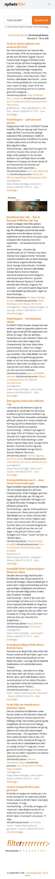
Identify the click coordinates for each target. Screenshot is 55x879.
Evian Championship (24, 547)
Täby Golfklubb (34, 95)
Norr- (9, 98)
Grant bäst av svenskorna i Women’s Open (23, 706)
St (8, 174)
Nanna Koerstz (39, 462)
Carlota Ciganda (35, 455)
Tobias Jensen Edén (37, 177)
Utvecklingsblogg (33, 873)
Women (11, 376)
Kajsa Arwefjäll (14, 768)
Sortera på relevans (18, 35)
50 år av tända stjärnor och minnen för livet (23, 45)
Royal (20, 458)
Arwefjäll (11, 544)
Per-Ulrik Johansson (30, 101)
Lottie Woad (23, 303)
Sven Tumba (13, 101)
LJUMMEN (39, 373)
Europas (31, 297)
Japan (30, 373)
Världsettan (12, 762)
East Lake (32, 171)
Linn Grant (35, 303)
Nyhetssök (41, 20)
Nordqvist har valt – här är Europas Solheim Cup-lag (23, 219)
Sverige (40, 297)
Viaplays (31, 541)
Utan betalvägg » (15, 313)
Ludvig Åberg (19, 177)
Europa (10, 300)
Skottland (42, 171)
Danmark (11, 458)
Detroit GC (22, 379)
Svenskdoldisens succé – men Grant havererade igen (25, 482)
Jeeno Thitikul (35, 765)
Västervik (17, 98)
